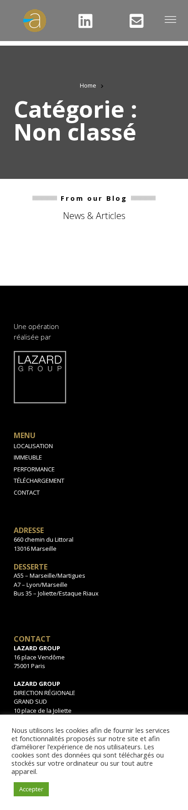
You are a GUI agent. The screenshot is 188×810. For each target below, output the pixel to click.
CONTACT (27, 492)
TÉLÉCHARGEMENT (39, 480)
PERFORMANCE (34, 469)
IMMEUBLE (28, 457)
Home (88, 85)
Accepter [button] (31, 789)
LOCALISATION (33, 446)
